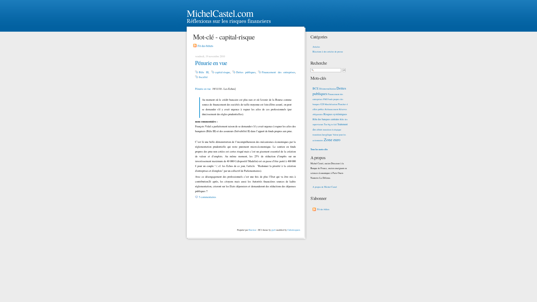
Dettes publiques (245, 72)
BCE (316, 88)
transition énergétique (322, 134)
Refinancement (331, 109)
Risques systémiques (335, 114)
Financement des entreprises (278, 72)
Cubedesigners (293, 229)
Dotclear (252, 229)
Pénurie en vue (211, 63)
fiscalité (203, 77)
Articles (316, 46)
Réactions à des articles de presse (328, 51)
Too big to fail (330, 124)
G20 (322, 104)
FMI (325, 99)
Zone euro (332, 139)
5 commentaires (207, 197)
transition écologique (332, 129)
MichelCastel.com (220, 13)
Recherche (318, 63)
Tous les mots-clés (319, 149)
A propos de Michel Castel (325, 186)
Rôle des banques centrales (326, 119)
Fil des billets (205, 46)
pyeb (273, 229)
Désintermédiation (327, 88)
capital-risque (222, 72)
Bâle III (204, 72)
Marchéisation (331, 104)
